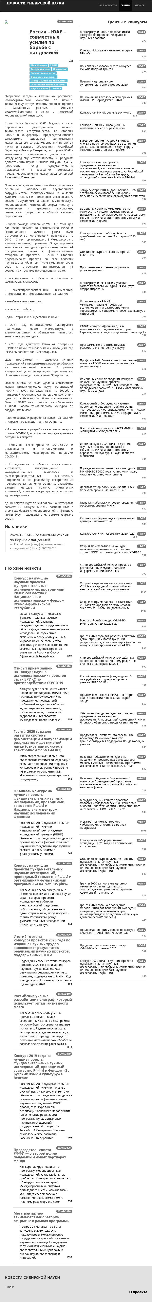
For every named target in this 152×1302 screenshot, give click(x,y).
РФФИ (53, 65)
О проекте (138, 1292)
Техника (56, 88)
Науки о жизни (39, 88)
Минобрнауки (39, 65)
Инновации (59, 68)
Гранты (125, 5)
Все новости (108, 5)
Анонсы (139, 5)
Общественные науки (43, 76)
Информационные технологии (48, 80)
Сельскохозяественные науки (48, 84)
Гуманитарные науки (43, 72)
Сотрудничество (40, 68)
